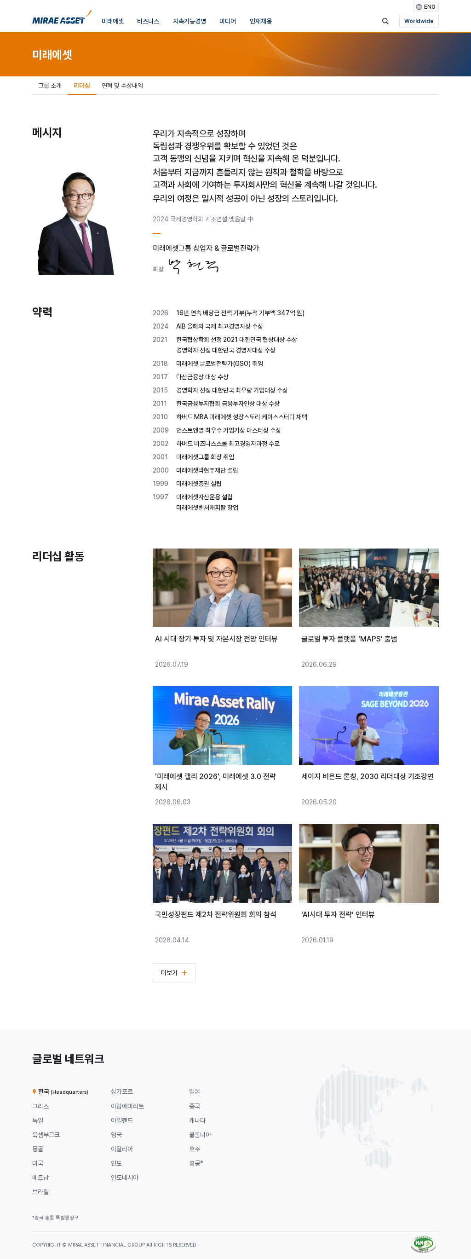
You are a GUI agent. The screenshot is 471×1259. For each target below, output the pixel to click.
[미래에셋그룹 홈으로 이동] (62, 19)
